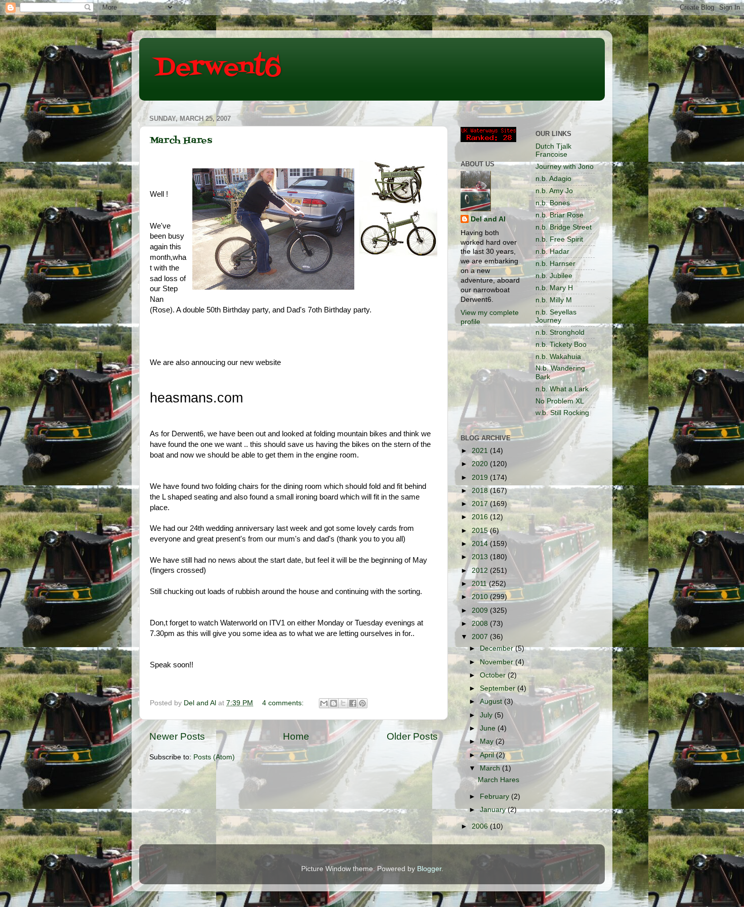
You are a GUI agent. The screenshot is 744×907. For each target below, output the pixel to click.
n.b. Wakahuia (558, 356)
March (491, 768)
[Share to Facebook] (353, 703)
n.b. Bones (552, 203)
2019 (481, 477)
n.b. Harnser (555, 263)
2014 (481, 544)
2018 (481, 490)
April (488, 755)
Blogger (429, 869)
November (497, 662)
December (497, 648)
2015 (481, 530)
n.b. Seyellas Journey (555, 316)
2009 (481, 610)
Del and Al (488, 219)
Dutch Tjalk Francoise (553, 150)
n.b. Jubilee (553, 276)
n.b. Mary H (554, 288)
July (487, 715)
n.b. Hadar (552, 251)
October (494, 675)
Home (296, 736)
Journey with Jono (564, 166)
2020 (481, 464)
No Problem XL (559, 401)
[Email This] (324, 703)
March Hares (181, 141)
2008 (481, 623)
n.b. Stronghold (560, 332)
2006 (481, 826)
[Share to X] (343, 703)
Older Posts (412, 736)
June (489, 728)
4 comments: (284, 703)
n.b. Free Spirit (559, 239)
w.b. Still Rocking (562, 413)
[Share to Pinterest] (362, 703)
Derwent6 (217, 68)
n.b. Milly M (553, 300)
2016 (481, 517)
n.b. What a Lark (562, 389)
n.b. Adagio (553, 179)
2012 (481, 570)
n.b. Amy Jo (554, 191)
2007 (481, 637)
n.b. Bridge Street (563, 227)
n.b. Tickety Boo (561, 344)
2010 (481, 597)
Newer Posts (177, 736)
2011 (480, 583)
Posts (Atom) (214, 757)
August (492, 701)
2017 (481, 504)
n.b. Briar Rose (559, 215)
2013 (481, 557)
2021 (481, 451)
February (495, 796)
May (487, 741)
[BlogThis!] (333, 703)
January (494, 809)
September (498, 688)
